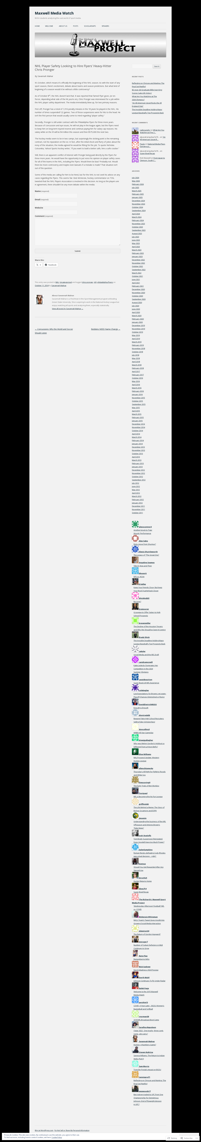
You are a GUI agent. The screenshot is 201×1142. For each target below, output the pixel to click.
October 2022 (137, 266)
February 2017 (138, 375)
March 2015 (136, 414)
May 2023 (136, 243)
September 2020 (138, 299)
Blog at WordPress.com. (44, 1130)
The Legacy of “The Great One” (146, 555)
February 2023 (138, 253)
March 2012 (136, 496)
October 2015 (137, 401)
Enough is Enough (141, 707)
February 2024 (138, 220)
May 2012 (136, 489)
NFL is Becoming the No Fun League (148, 796)
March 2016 (136, 388)
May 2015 (136, 407)
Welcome (49, 26)
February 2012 (138, 499)
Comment (44, 216)
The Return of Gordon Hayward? (147, 934)
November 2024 (138, 204)
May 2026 (136, 181)
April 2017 (136, 371)
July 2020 (135, 306)
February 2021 (138, 286)
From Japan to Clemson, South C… (152, 159)
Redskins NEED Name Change (105, 329)
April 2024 (136, 214)
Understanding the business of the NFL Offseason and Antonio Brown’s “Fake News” (150, 824)
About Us (63, 26)
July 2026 (135, 177)
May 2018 (136, 358)
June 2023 (136, 240)
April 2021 (136, 283)
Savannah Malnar (58, 285)
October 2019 (137, 332)
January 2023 (137, 256)
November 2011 (138, 509)
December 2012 (138, 470)
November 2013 (138, 450)
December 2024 (138, 200)
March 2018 (136, 365)
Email (42, 199)
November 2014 (138, 427)
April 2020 (136, 312)
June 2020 (136, 309)
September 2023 (138, 230)
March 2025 (136, 191)
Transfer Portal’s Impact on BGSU (147, 1069)
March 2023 (136, 250)
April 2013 (136, 457)
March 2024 (136, 217)
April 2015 (136, 411)
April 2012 (136, 493)
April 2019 (136, 338)
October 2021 (137, 276)
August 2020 (137, 302)
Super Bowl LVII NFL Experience (146, 683)
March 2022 (136, 273)
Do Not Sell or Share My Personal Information (71, 1130)
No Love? (137, 601)
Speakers (105, 26)
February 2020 (138, 319)
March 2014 (136, 437)
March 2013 (136, 460)
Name (42, 191)
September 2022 (138, 269)
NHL (57, 282)
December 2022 (138, 260)
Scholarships (90, 26)
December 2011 (138, 506)
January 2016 (137, 394)
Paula (142, 144)
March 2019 (136, 342)
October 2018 (137, 352)
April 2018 (136, 361)
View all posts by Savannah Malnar (67, 308)
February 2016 (138, 391)
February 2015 (138, 417)
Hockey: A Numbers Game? (145, 1044)
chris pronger (87, 282)
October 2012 (137, 476)
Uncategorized (66, 282)
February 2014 (138, 440)
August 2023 (137, 233)
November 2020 (138, 292)
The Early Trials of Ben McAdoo (146, 786)
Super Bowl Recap (147, 153)
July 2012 (135, 483)
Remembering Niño (141, 959)
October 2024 (137, 207)
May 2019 (136, 335)
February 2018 (138, 368)
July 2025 (135, 187)
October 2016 (137, 378)
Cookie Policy (57, 1137)
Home (37, 26)
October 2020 (137, 296)
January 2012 (137, 503)
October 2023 (137, 227)
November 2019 (138, 329)
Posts (75, 26)
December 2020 (138, 289)
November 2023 (138, 223)
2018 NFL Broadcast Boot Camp (146, 1020)
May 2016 (136, 381)
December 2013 (138, 447)
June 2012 (136, 486)
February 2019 (138, 345)
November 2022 (138, 263)
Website (39, 207)
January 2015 (137, 420)
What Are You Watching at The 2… (152, 131)
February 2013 (138, 463)
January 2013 (137, 466)
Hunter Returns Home (143, 881)
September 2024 (138, 210)
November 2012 (138, 473)
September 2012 (138, 480)
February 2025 (138, 194)
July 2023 (135, 237)
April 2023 (136, 246)
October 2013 (137, 453)
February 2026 (138, 184)
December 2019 (138, 325)
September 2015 (138, 404)
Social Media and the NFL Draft (146, 654)
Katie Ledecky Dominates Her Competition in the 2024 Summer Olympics (146, 668)
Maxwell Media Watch (54, 13)
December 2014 (138, 424)
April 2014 (136, 434)
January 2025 (137, 197)
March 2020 (136, 315)
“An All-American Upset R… (152, 138)
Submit (77, 251)
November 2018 (138, 348)
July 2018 (135, 355)
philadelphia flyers (105, 282)
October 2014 (137, 430)
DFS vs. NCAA (139, 576)
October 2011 (137, 512)
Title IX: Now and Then (143, 566)
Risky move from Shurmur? (145, 544)
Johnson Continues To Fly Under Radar (149, 981)
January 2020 (137, 322)
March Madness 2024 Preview (146, 970)
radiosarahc (145, 130)
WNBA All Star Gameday (143, 732)
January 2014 (137, 443)
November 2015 (138, 397)
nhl (95, 282)
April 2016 (136, 384)
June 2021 (136, 279)
